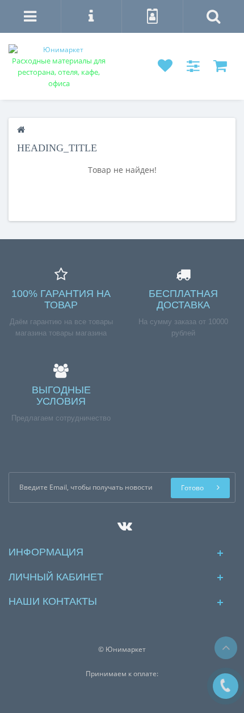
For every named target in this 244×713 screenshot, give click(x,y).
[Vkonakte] (122, 523)
